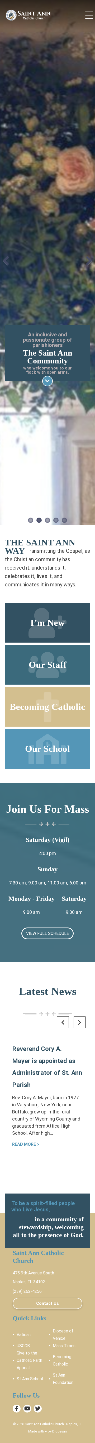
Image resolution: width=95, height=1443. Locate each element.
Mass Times (64, 1345)
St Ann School (30, 1378)
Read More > (25, 1144)
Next (87, 263)
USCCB (23, 1345)
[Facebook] (17, 1409)
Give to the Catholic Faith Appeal (29, 1360)
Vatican (24, 1334)
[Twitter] (38, 1409)
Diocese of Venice (63, 1335)
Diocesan (59, 1431)
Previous (8, 263)
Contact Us (47, 1303)
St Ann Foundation (63, 1379)
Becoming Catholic (62, 1360)
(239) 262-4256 (27, 1291)
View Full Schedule (47, 933)
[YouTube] (27, 1409)
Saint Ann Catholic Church (44, 1424)
